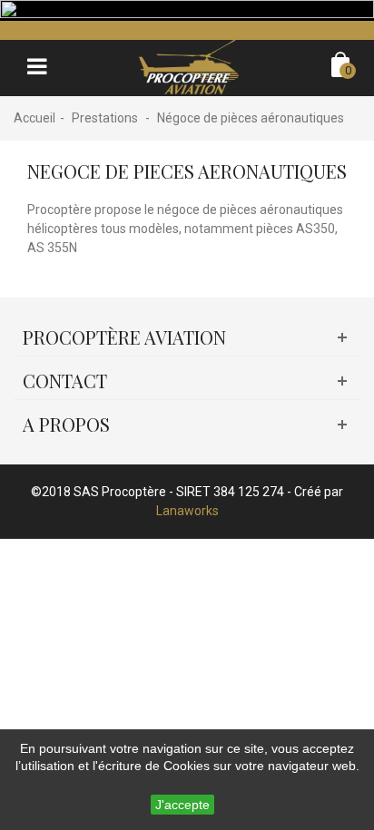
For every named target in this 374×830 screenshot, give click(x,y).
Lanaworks (187, 510)
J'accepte (182, 804)
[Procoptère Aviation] (189, 66)
